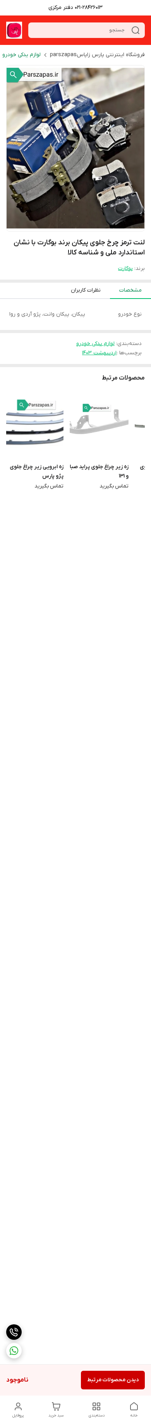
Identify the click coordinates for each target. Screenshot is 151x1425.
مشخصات (130, 290)
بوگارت (125, 268)
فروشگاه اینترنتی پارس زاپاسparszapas (97, 54)
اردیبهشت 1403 (99, 353)
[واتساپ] (14, 1350)
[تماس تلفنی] (14, 1332)
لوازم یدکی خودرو (21, 54)
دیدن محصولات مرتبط (113, 1380)
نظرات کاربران (86, 290)
